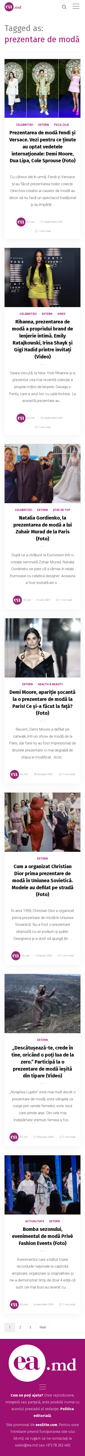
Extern (43, 124)
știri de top (61, 510)
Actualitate (34, 1221)
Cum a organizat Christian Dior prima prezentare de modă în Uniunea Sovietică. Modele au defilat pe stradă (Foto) (42, 880)
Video (61, 313)
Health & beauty (50, 684)
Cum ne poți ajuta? (27, 1395)
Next (43, 1327)
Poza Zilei (61, 124)
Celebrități (24, 124)
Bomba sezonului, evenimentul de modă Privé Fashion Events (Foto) (42, 1236)
